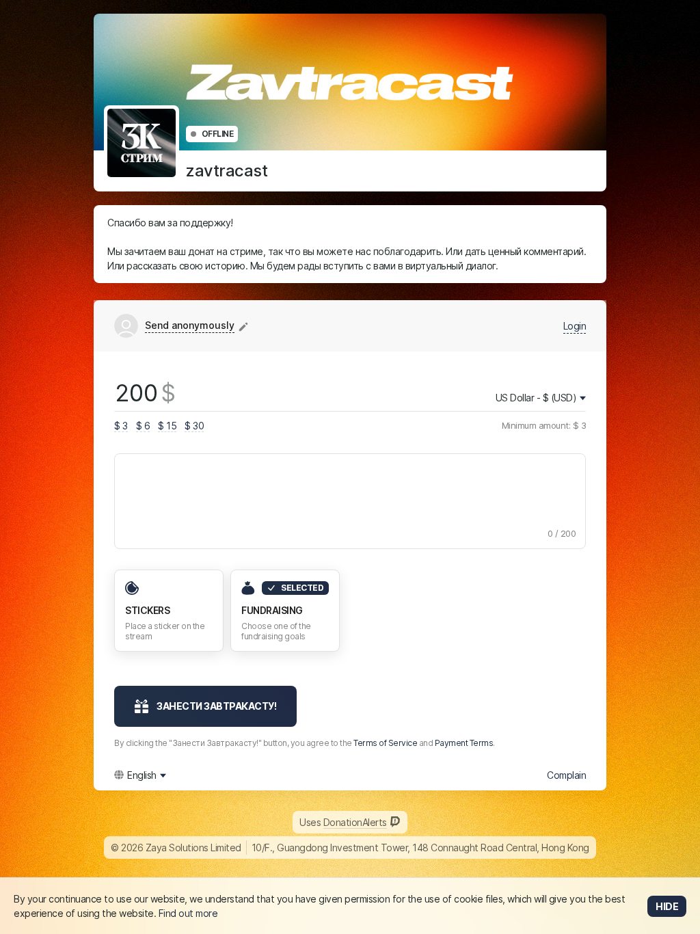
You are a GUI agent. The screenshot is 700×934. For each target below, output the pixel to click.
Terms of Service (385, 743)
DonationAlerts (355, 822)
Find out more (188, 913)
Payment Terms (464, 743)
